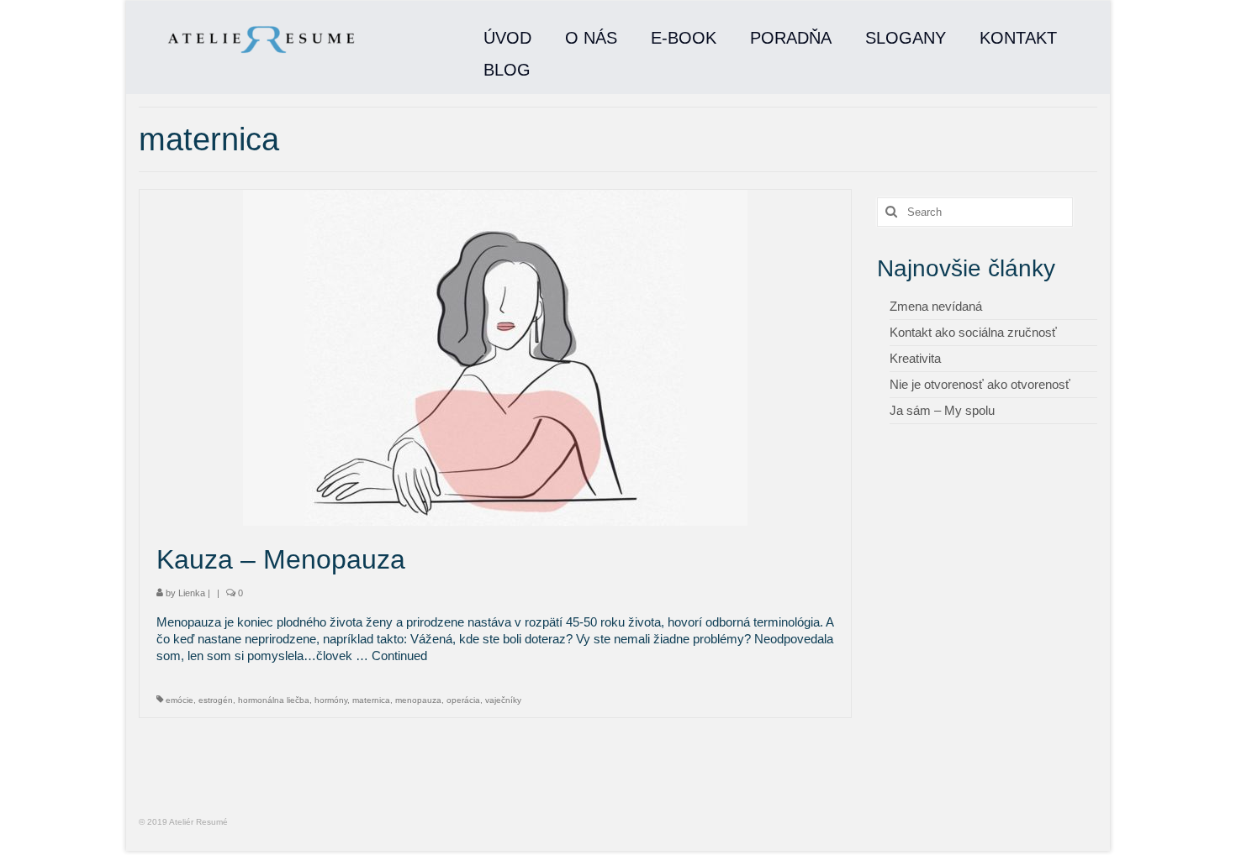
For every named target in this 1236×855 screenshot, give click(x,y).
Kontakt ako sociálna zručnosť (973, 332)
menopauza (418, 700)
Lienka (191, 593)
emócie (179, 700)
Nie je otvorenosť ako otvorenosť (980, 384)
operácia (463, 700)
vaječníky (503, 700)
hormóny (330, 700)
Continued (399, 655)
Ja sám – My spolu (942, 410)
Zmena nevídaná (936, 306)
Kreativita (915, 358)
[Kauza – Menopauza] (495, 356)
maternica (371, 700)
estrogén (215, 700)
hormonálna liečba (273, 700)
